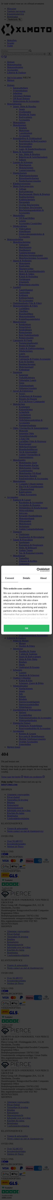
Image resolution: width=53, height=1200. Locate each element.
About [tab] (43, 578)
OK (26, 628)
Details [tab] (26, 578)
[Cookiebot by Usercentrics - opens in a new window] (37, 570)
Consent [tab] (9, 578)
